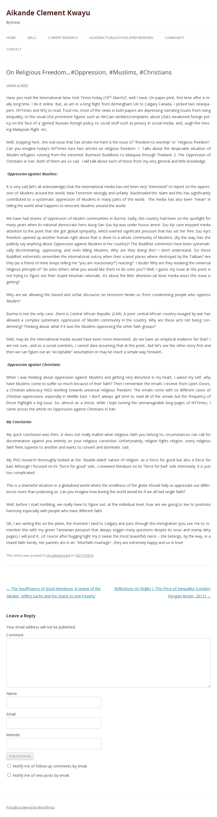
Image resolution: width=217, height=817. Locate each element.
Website (13, 734)
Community (174, 37)
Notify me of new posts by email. (41, 775)
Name (11, 693)
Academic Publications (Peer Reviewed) (121, 37)
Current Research (63, 37)
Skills (31, 37)
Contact (13, 49)
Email (11, 714)
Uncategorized (58, 555)
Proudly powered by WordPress (30, 807)
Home (11, 37)
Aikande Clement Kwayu (48, 12)
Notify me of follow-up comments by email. (50, 766)
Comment (15, 634)
